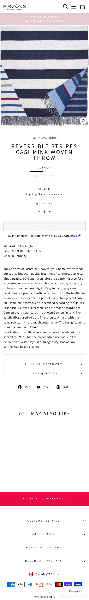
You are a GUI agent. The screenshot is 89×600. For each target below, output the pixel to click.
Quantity (44, 203)
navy (36, 176)
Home (34, 138)
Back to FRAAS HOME (47, 498)
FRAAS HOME (49, 138)
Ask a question (44, 373)
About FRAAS (43, 533)
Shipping (30, 194)
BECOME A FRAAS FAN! (43, 560)
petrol (52, 176)
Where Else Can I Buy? (43, 547)
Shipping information (44, 364)
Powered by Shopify (44, 596)
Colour (44, 167)
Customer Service (43, 520)
